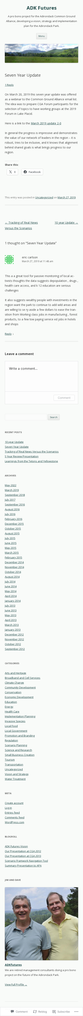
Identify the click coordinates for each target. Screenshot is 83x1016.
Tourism (10, 759)
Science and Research (18, 750)
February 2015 (13, 557)
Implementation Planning (20, 716)
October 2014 (13, 572)
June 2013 (11, 610)
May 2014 (10, 591)
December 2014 (14, 562)
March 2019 (12, 490)
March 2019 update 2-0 (46, 123)
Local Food (11, 726)
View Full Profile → (16, 984)
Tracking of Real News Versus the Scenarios (32, 451)
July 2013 (10, 605)
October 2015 (13, 528)
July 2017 (10, 499)
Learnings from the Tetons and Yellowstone (31, 461)
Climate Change (14, 682)
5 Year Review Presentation (21, 456)
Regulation (11, 740)
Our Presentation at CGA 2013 (23, 856)
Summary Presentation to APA (23, 865)
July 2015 (10, 538)
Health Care (12, 711)
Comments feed (14, 817)
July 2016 (10, 514)
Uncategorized (44, 197)
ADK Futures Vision (16, 846)
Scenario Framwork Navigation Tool (26, 861)
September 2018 (15, 495)
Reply (8, 334)
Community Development (20, 687)
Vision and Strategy (17, 774)
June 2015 (11, 543)
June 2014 (11, 586)
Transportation (14, 764)
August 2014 (12, 577)
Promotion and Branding (20, 735)
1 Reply (9, 85)
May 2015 (10, 548)
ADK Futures (42, 8)
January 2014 (13, 601)
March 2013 (12, 625)
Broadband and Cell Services (22, 678)
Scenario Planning (16, 745)
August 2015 (12, 533)
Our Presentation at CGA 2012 (23, 851)
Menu (41, 36)
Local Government (16, 731)
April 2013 (11, 620)
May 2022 (10, 485)
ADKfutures (13, 965)
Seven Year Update (17, 447)
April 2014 (11, 596)
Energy (9, 706)
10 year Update (66, 222)
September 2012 (15, 649)
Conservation (13, 692)
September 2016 (15, 504)
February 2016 (13, 519)
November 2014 (14, 567)
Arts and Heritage (15, 673)
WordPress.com (14, 822)
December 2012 (14, 634)
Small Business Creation (19, 755)
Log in (8, 808)
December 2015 (14, 524)
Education (11, 702)
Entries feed (12, 812)
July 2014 (10, 581)
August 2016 (12, 509)
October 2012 (13, 644)
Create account (14, 803)
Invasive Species (15, 721)
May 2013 (10, 615)
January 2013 (13, 629)
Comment (64, 397)
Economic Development (19, 697)
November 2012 (14, 639)
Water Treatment (15, 779)
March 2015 (12, 552)
